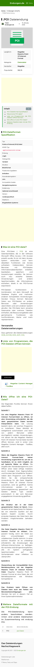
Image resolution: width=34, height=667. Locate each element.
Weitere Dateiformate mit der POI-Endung (19, 122)
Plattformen (5, 659)
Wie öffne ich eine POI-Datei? (17, 120)
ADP (18, 335)
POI (21, 251)
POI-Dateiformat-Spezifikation (17, 112)
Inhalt (7, 109)
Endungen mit (13, 11)
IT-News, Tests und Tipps (9, 662)
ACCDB (9, 335)
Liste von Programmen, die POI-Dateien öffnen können (19, 116)
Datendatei (22, 62)
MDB (3, 335)
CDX (22, 335)
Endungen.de (17, 3)
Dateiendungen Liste (8, 657)
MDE (14, 335)
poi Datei (20, 631)
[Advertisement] (16, 90)
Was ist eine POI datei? (15, 114)
